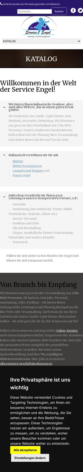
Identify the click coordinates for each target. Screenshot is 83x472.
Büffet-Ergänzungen (27, 166)
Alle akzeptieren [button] (25, 450)
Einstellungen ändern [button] (30, 458)
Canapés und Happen (28, 171)
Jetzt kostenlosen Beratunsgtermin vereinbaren (31, 4)
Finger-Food (21, 175)
